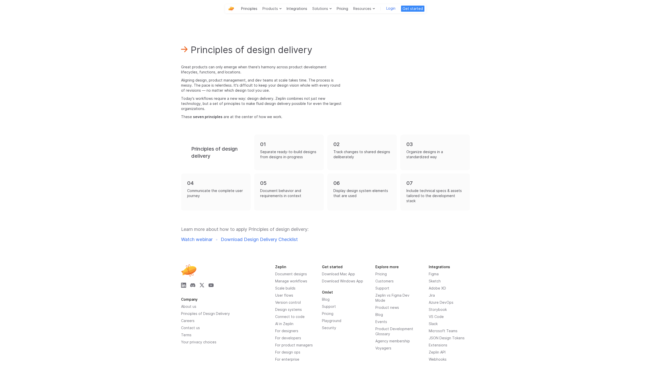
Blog (379, 314)
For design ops (287, 352)
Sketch (435, 281)
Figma (434, 274)
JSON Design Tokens (447, 338)
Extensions (438, 345)
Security (329, 328)
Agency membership (392, 341)
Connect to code (290, 316)
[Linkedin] (183, 285)
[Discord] (192, 285)
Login (390, 8)
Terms (186, 335)
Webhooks (438, 359)
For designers (286, 331)
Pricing (342, 8)
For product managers (294, 345)
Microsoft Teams (443, 331)
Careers (188, 320)
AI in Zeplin (284, 324)
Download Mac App (338, 274)
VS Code (436, 316)
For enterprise (287, 359)
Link (258, 137)
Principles (249, 8)
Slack (433, 324)
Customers (384, 281)
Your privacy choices (198, 342)
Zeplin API (437, 352)
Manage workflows (291, 281)
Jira (432, 295)
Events (381, 321)
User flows (284, 295)
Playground (331, 320)
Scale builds (285, 288)
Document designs (291, 274)
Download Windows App (342, 281)
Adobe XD (437, 288)
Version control (288, 302)
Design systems (288, 309)
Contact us (190, 328)
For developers (288, 338)
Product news (387, 307)
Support (382, 288)
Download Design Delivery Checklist (259, 239)
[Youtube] (211, 285)
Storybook (438, 309)
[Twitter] (201, 285)
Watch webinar (197, 239)
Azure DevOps (441, 302)
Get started (413, 8)
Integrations (297, 8)
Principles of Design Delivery (205, 313)
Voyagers (383, 348)
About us (188, 306)
